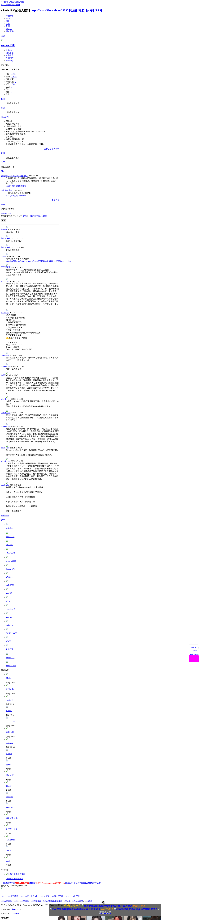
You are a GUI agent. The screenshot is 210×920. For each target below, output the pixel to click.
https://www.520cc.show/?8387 (49, 10)
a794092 (9, 577)
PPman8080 (10, 840)
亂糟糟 (9, 754)
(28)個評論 (21, 186)
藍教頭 (4, 229)
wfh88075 (5, 281)
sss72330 (9, 545)
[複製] (81, 10)
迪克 (3, 375)
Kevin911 (9, 700)
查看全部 (5, 516)
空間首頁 (10, 16)
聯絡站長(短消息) (72, 883)
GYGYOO (10, 721)
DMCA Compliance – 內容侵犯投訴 (50, 883)
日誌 (8, 18)
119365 (14, 74)
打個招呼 (10, 58)
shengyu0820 (11, 561)
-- (15, 82)
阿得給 (9, 678)
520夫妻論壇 (6, 5)
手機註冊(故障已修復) (10, 2)
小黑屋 (4, 883)
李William (5, 313)
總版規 (32, 883)
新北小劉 (10, 732)
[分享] (90, 10)
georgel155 (10, 658)
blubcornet (10, 625)
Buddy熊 (9, 797)
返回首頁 (16, 5)
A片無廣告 (45, 896)
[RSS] (98, 10)
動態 (3, 153)
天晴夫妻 (10, 689)
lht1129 (9, 786)
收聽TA (9, 50)
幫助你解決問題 (22, 883)
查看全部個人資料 (51, 149)
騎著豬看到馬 (12, 818)
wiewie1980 (8, 45)
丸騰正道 (10, 649)
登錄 (22, 2)
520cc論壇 (24, 896)
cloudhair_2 (10, 609)
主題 (8, 24)
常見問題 (11, 883)
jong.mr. (9, 617)
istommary (5, 355)
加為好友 (10, 53)
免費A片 (34, 896)
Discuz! (14, 909)
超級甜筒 (10, 775)
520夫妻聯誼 (36, 901)
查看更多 (55, 200)
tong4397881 (11, 666)
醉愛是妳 (10, 528)
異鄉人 (9, 711)
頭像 (3, 36)
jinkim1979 (10, 569)
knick (8, 861)
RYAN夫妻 (10, 553)
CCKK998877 (11, 633)
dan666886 (10, 537)
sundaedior (5, 448)
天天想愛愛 (6, 267)
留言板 (9, 29)
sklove (8, 601)
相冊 (8, 21)
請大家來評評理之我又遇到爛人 (14, 176)
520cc (3, 896)
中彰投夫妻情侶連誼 (14, 879)
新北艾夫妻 (6, 238)
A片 (68, 896)
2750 (13, 84)
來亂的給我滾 (7, 190)
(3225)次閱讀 (11, 186)
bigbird (3, 256)
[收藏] (73, 10)
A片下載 (76, 896)
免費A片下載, (58, 896)
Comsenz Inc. (17, 913)
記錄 (3, 108)
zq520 (8, 850)
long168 (9, 593)
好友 (3, 520)
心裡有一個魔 (12, 829)
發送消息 (10, 60)
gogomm (9, 743)
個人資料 (10, 31)
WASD (8, 641)
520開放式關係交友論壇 (90, 883)
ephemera (9, 807)
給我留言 (10, 55)
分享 (8, 26)
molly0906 (10, 585)
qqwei (8, 764)
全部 (9, 213)
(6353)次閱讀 (11, 195)
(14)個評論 (21, 195)
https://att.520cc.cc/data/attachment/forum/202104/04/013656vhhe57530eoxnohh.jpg (38, 261)
